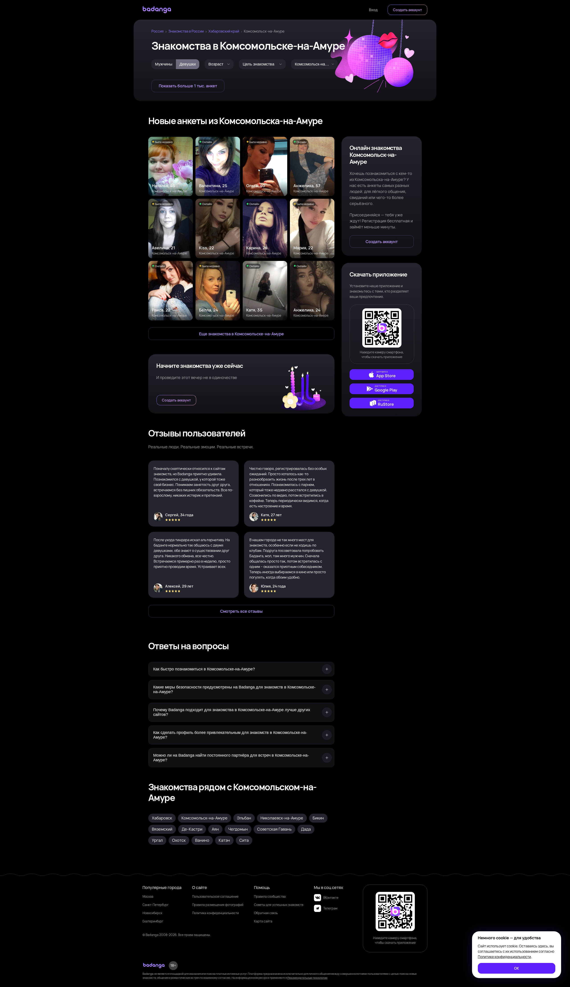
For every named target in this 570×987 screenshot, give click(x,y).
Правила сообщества (270, 896)
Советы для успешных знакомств (278, 905)
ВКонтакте (330, 897)
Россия (157, 31)
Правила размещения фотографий (217, 905)
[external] (382, 374)
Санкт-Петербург (155, 905)
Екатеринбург (152, 921)
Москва (147, 896)
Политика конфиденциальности (215, 913)
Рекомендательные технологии (307, 978)
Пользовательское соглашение (215, 896)
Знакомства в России (186, 31)
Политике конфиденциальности (504, 956)
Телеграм (330, 908)
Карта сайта (263, 921)
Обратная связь (266, 913)
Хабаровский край (223, 31)
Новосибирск (152, 913)
